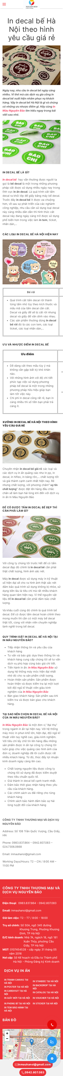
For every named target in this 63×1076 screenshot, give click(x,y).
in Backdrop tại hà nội (44, 987)
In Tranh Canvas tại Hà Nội (16, 982)
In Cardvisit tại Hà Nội (15, 993)
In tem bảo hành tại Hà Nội (16, 1009)
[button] (4, 4)
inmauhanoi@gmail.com (34, 1064)
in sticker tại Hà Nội (45, 1003)
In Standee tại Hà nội (45, 981)
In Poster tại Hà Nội (16, 987)
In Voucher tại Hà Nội (46, 998)
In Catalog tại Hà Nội (45, 992)
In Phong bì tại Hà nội (17, 1003)
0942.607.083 (34, 1072)
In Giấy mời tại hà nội (17, 998)
